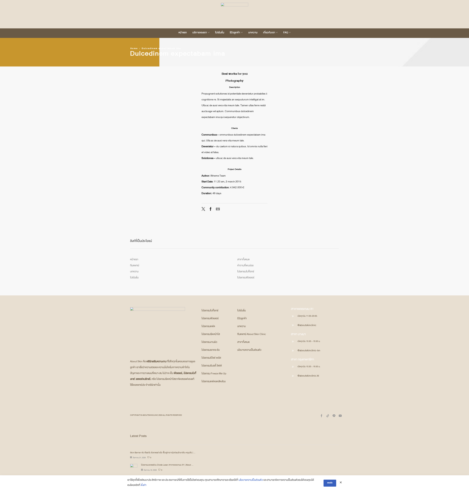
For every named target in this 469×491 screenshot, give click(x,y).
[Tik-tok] (327, 415)
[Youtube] (340, 415)
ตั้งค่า (143, 485)
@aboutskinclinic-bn (309, 351)
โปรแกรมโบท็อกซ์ (245, 272)
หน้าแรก (182, 33)
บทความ (253, 33)
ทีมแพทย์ (134, 266)
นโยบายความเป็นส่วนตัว (249, 350)
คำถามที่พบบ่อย (245, 266)
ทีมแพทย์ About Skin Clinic (251, 334)
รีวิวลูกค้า (235, 33)
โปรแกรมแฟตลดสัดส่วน (214, 382)
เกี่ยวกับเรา (269, 33)
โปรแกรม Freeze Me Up (214, 374)
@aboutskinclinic (307, 325)
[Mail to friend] (217, 210)
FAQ (285, 33)
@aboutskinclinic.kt (308, 376)
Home (134, 48)
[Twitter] (204, 210)
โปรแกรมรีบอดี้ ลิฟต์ (212, 366)
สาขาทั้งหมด (243, 260)
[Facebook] (210, 210)
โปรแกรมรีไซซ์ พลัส (211, 358)
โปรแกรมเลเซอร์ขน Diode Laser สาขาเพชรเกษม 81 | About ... (167, 465)
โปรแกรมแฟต (208, 326)
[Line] (334, 415)
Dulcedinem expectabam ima (161, 48)
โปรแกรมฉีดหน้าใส (211, 334)
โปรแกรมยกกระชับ (211, 350)
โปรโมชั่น (219, 33)
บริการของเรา (199, 33)
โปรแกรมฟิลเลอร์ (245, 278)
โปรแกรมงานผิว (209, 342)
